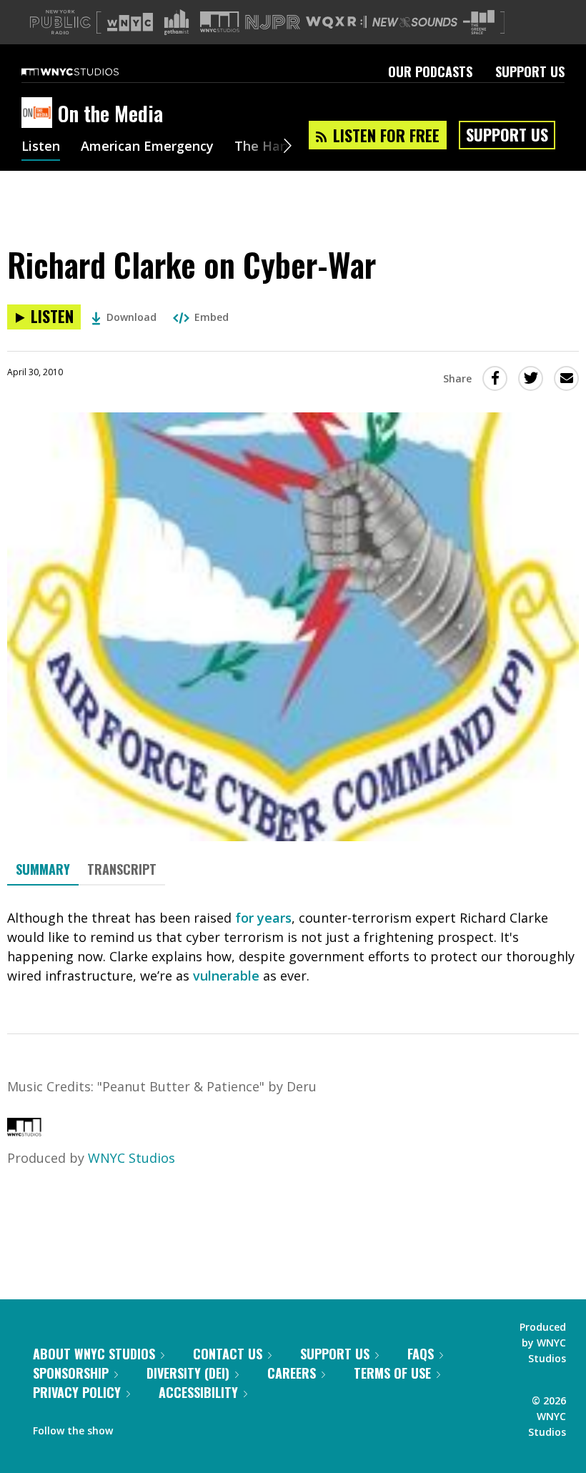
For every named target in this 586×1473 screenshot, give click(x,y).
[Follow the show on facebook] (133, 1427)
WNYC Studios (131, 1157)
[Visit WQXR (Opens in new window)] (336, 22)
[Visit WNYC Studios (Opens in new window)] (219, 21)
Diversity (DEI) (187, 1373)
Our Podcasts (430, 71)
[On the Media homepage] (39, 113)
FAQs (420, 1353)
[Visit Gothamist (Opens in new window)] (176, 22)
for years (263, 917)
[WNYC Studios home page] (87, 71)
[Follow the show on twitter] (161, 1427)
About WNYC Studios (94, 1353)
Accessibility (198, 1392)
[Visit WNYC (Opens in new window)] (130, 22)
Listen (40, 147)
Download (131, 317)
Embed (211, 317)
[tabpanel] (293, 947)
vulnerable (226, 975)
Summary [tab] (43, 869)
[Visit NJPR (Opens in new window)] (272, 22)
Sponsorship (71, 1373)
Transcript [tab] (122, 869)
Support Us (530, 71)
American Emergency (147, 147)
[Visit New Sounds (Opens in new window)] (414, 22)
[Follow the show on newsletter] (188, 1427)
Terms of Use (392, 1373)
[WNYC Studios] (24, 1131)
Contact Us (227, 1353)
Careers (291, 1373)
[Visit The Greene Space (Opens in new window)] (479, 22)
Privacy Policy (77, 1392)
